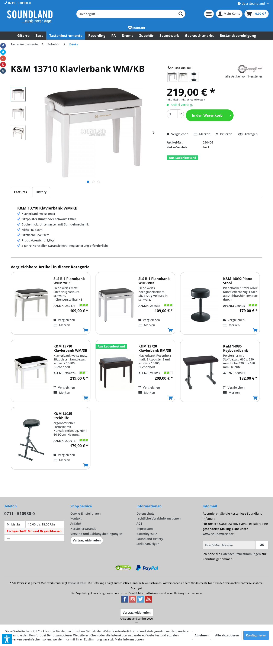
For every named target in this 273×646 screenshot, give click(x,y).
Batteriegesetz (146, 534)
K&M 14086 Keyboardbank (235, 348)
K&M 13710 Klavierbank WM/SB (70, 348)
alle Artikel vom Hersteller (243, 76)
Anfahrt (75, 523)
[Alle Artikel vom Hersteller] (249, 69)
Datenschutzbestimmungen (241, 554)
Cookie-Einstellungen (85, 513)
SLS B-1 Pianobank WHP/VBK (154, 281)
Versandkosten (77, 583)
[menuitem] (131, 14)
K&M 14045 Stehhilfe (63, 416)
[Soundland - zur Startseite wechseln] (29, 17)
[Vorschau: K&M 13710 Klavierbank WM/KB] (18, 94)
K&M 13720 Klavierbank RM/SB (154, 348)
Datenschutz (145, 513)
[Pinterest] (3, 64)
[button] (7, 639)
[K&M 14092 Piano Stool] (201, 305)
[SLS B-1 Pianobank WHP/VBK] (116, 305)
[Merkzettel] (209, 14)
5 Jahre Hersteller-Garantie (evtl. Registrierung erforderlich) (65, 246)
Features (20, 192)
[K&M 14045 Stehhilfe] (31, 440)
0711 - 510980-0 (19, 3)
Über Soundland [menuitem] (253, 3)
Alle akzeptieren (227, 635)
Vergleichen (179, 134)
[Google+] (3, 58)
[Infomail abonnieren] (262, 545)
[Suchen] (180, 14)
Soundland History (149, 539)
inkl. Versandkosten (193, 99)
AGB (139, 523)
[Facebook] (3, 46)
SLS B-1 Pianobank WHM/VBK (69, 281)
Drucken (226, 134)
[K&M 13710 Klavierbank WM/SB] (31, 372)
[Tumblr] (3, 71)
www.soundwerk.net (218, 534)
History (41, 192)
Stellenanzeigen (147, 544)
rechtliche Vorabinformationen (158, 518)
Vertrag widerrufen (87, 540)
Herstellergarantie (83, 529)
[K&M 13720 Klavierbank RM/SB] (116, 372)
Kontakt (138, 28)
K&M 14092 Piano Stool (237, 281)
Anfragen (251, 134)
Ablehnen (202, 635)
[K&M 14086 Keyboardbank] (201, 372)
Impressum (144, 529)
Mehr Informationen (129, 639)
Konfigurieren (256, 635)
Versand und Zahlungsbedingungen (96, 534)
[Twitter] (3, 52)
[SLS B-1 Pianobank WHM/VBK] (31, 305)
